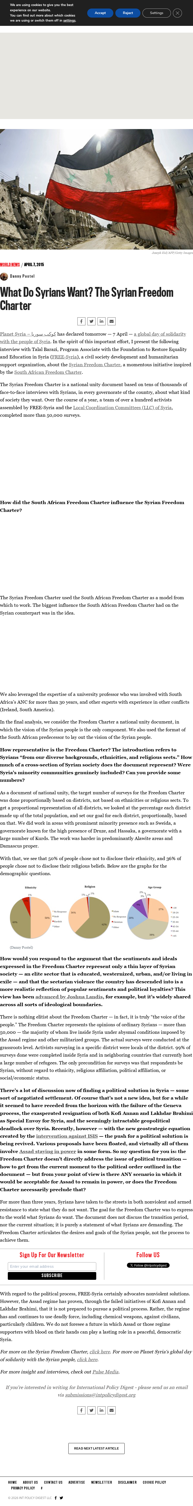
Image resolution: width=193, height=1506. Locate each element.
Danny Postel (22, 276)
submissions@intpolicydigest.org (100, 1395)
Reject (128, 13)
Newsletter (101, 1482)
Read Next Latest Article (96, 1448)
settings (69, 20)
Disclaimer (127, 1482)
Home (12, 1482)
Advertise (77, 1482)
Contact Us (53, 1482)
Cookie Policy (154, 1482)
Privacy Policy (23, 1488)
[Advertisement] (96, 76)
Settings (156, 13)
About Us (30, 1482)
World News (10, 265)
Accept (100, 13)
